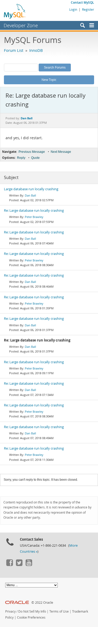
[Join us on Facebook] (9, 565)
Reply (21, 158)
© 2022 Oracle (42, 602)
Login (73, 9)
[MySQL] (15, 11)
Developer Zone (21, 25)
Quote (35, 158)
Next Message (61, 152)
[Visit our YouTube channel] (29, 565)
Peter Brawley (34, 217)
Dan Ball (30, 195)
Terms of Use (59, 611)
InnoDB (36, 50)
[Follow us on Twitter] (19, 565)
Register (88, 9)
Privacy (10, 611)
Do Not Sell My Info (32, 611)
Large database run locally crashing (31, 189)
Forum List (13, 50)
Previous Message (32, 152)
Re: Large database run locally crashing (34, 210)
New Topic (49, 79)
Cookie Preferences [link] (31, 617)
